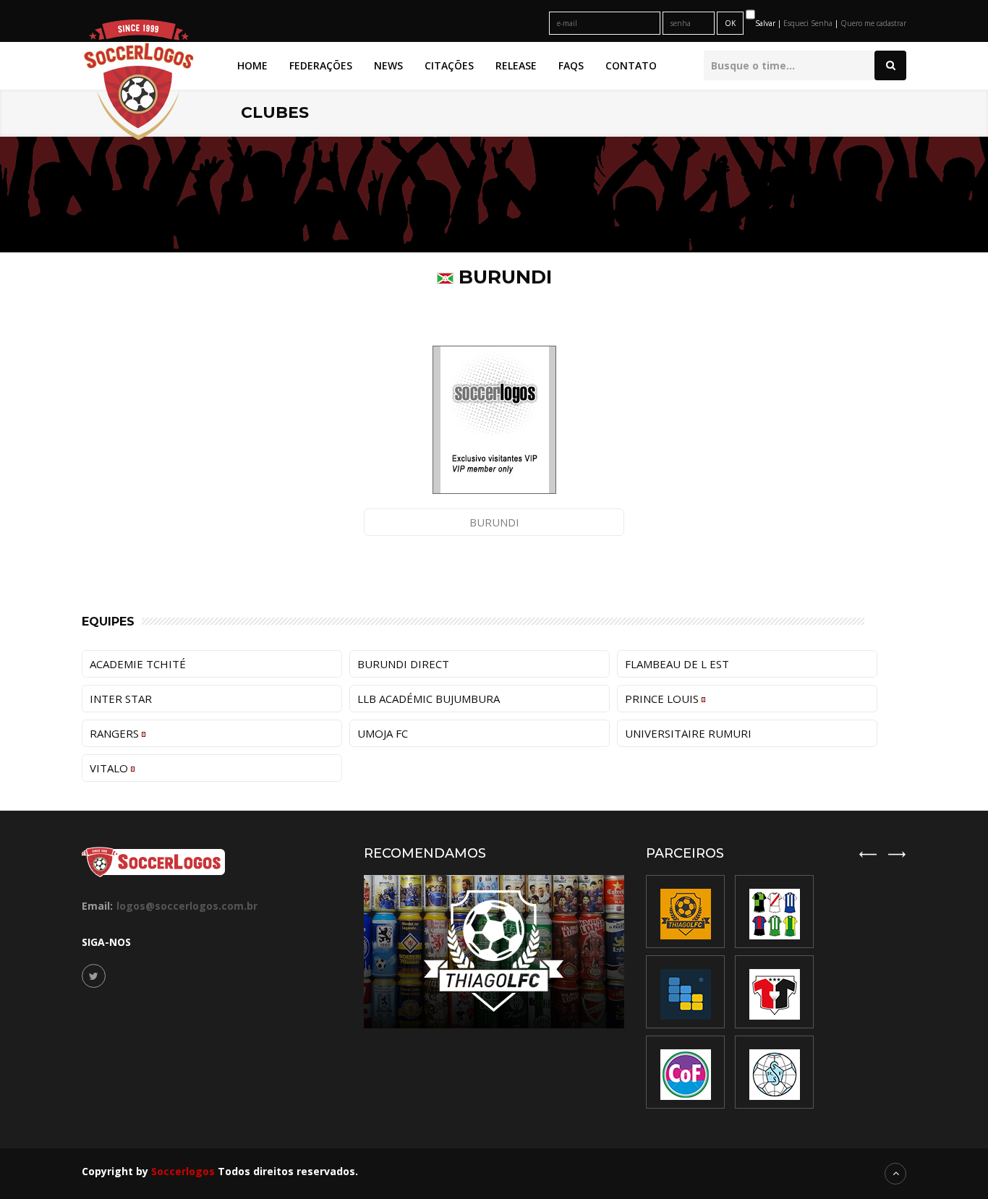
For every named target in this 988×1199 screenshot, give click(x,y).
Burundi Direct (403, 664)
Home (252, 65)
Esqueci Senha (809, 23)
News (388, 65)
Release (516, 65)
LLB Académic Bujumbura (428, 698)
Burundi (494, 522)
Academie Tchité (138, 664)
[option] (774, 991)
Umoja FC (382, 733)
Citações (449, 65)
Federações (320, 65)
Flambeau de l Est (677, 664)
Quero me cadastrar (873, 23)
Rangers (116, 733)
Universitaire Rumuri (688, 733)
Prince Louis (663, 698)
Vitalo (110, 768)
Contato (631, 65)
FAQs (571, 65)
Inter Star (121, 698)
